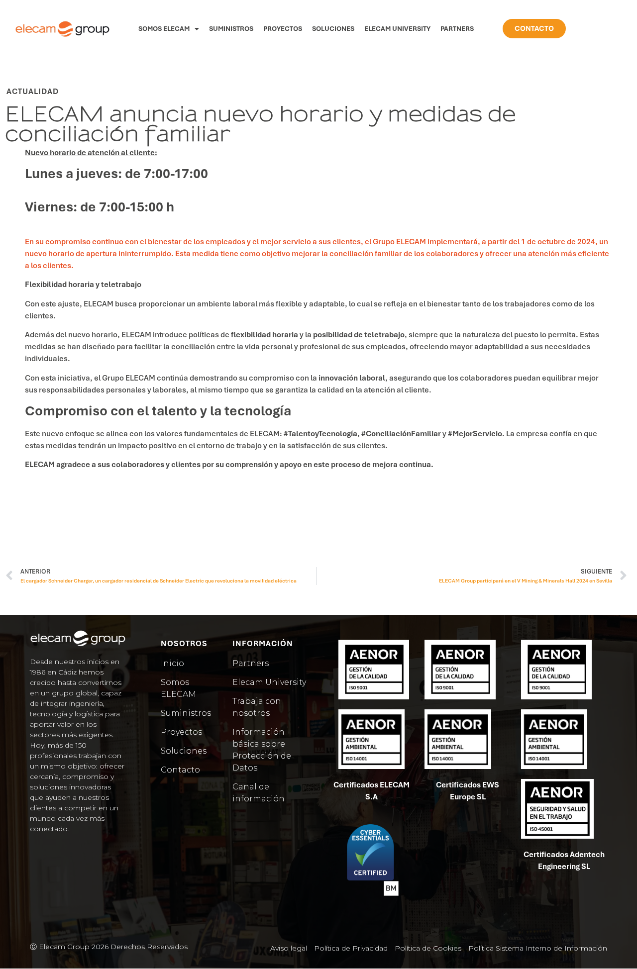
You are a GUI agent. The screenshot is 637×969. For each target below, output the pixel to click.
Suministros (231, 28)
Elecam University (397, 28)
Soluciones (333, 28)
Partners (457, 28)
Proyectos (282, 28)
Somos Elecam (164, 28)
